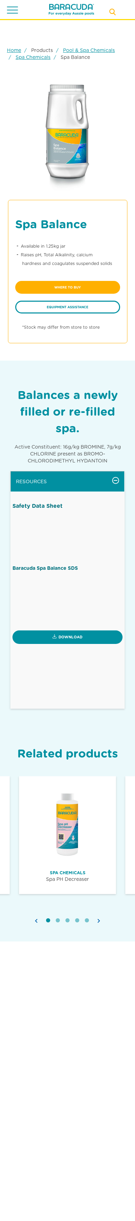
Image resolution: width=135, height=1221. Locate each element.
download (70, 637)
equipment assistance (67, 307)
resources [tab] (31, 481)
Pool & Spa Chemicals (89, 50)
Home (14, 50)
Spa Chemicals (33, 57)
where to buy (67, 287)
